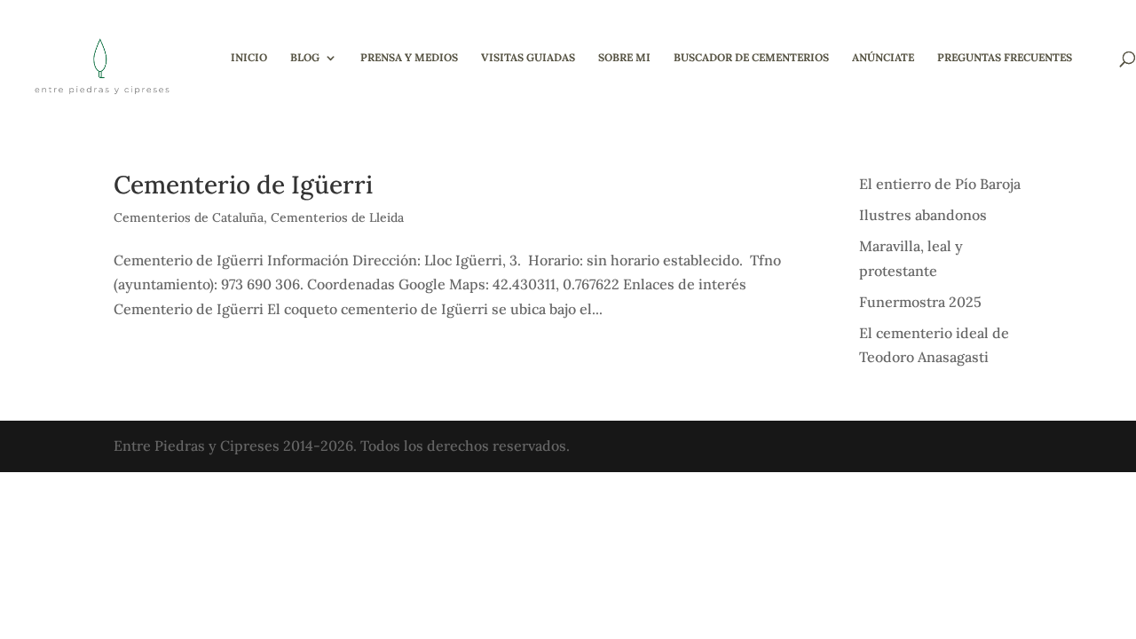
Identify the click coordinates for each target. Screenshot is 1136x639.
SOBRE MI (624, 57)
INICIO (249, 57)
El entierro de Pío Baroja (940, 184)
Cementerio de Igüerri (243, 185)
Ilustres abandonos (923, 215)
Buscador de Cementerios (751, 57)
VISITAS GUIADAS (528, 57)
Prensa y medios (409, 57)
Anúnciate (883, 57)
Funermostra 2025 (920, 302)
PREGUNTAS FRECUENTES (1004, 57)
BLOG (305, 57)
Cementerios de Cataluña (189, 217)
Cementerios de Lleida (337, 217)
